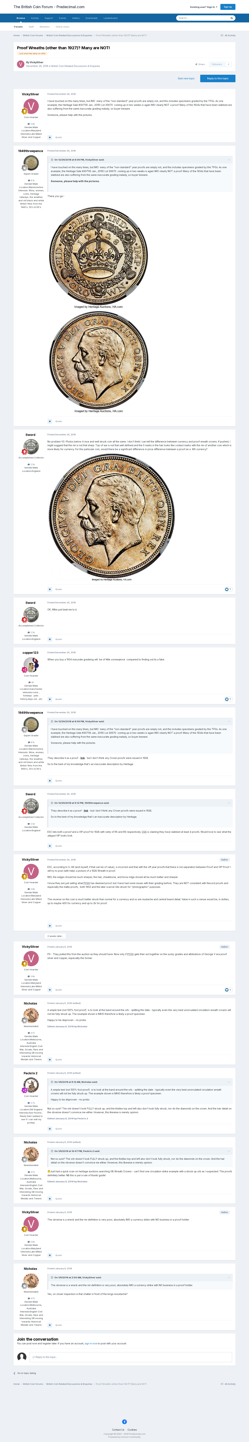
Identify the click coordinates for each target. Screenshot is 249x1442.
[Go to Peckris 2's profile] (31, 1085)
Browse (21, 18)
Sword (30, 435)
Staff (31, 26)
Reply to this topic (218, 78)
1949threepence (30, 151)
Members (45, 26)
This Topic (218, 18)
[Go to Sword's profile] (31, 446)
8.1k (32, 180)
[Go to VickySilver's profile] (20, 64)
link (82, 757)
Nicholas (30, 1003)
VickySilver (36, 62)
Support (49, 18)
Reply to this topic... (46, 1357)
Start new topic (186, 78)
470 (32, 1032)
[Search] (231, 18)
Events (62, 18)
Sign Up (228, 6)
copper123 (30, 652)
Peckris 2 (30, 1073)
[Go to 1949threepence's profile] (31, 163)
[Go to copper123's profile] (31, 664)
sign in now (91, 1343)
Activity (35, 18)
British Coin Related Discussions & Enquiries (75, 66)
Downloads (92, 18)
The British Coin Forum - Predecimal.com (49, 7)
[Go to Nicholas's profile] (31, 1015)
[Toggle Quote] (52, 159)
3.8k (32, 123)
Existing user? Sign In (203, 7)
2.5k (32, 464)
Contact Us (118, 1429)
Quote (58, 137)
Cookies (132, 1429)
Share (201, 64)
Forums (18, 26)
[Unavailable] (111, 516)
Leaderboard (110, 18)
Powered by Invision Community (124, 1437)
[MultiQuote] (49, 137)
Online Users (62, 26)
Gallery (76, 18)
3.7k (32, 1102)
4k (32, 682)
